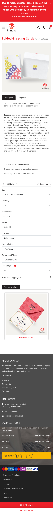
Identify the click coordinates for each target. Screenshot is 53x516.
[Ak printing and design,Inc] (11, 28)
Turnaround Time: (9, 255)
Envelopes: (6, 233)
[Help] (14, 266)
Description (8, 97)
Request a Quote (9, 387)
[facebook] (17, 456)
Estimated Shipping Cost (12, 277)
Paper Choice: (7, 244)
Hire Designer (7, 266)
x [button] (50, 3)
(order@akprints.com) (14, 416)
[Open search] (38, 27)
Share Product (45, 184)
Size (3, 190)
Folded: (5, 222)
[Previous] (4, 67)
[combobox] (26, 195)
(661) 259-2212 (11, 411)
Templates (22, 97)
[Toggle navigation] (3, 27)
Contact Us (6, 384)
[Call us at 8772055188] (44, 27)
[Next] (48, 67)
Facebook (5, 391)
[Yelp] (31, 456)
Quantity (5, 200)
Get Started (26, 505)
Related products (11, 287)
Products (5, 380)
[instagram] (26, 456)
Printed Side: (7, 211)
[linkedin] (21, 456)
